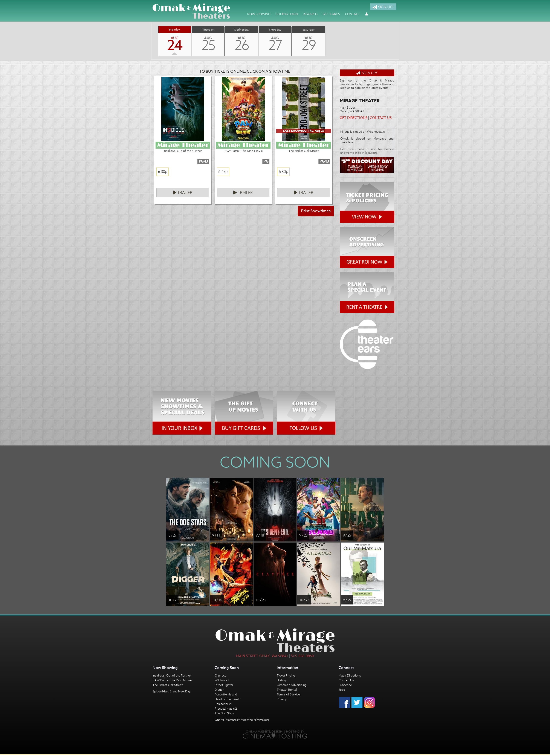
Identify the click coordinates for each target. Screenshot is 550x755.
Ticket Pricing (286, 675)
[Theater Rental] (367, 292)
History (282, 680)
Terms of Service (288, 694)
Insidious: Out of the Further (172, 675)
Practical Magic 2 (226, 708)
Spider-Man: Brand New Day (172, 691)
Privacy (282, 699)
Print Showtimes (316, 211)
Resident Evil (223, 704)
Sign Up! (385, 6)
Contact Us (381, 117)
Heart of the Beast (227, 699)
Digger (219, 689)
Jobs (342, 689)
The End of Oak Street (168, 685)
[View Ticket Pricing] (367, 202)
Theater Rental (287, 689)
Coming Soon (286, 14)
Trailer (184, 193)
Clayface (220, 675)
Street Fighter (224, 685)
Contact (352, 14)
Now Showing (258, 14)
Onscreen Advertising (292, 685)
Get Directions (353, 117)
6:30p (162, 172)
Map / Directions (350, 675)
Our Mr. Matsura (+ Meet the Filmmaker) (242, 720)
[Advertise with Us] (367, 247)
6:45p (223, 172)
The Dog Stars (224, 713)
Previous (151, 41)
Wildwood (222, 680)
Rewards (310, 14)
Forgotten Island (226, 694)
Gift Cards (331, 14)
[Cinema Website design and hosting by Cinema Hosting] (275, 734)
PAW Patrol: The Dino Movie (172, 680)
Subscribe (345, 685)
